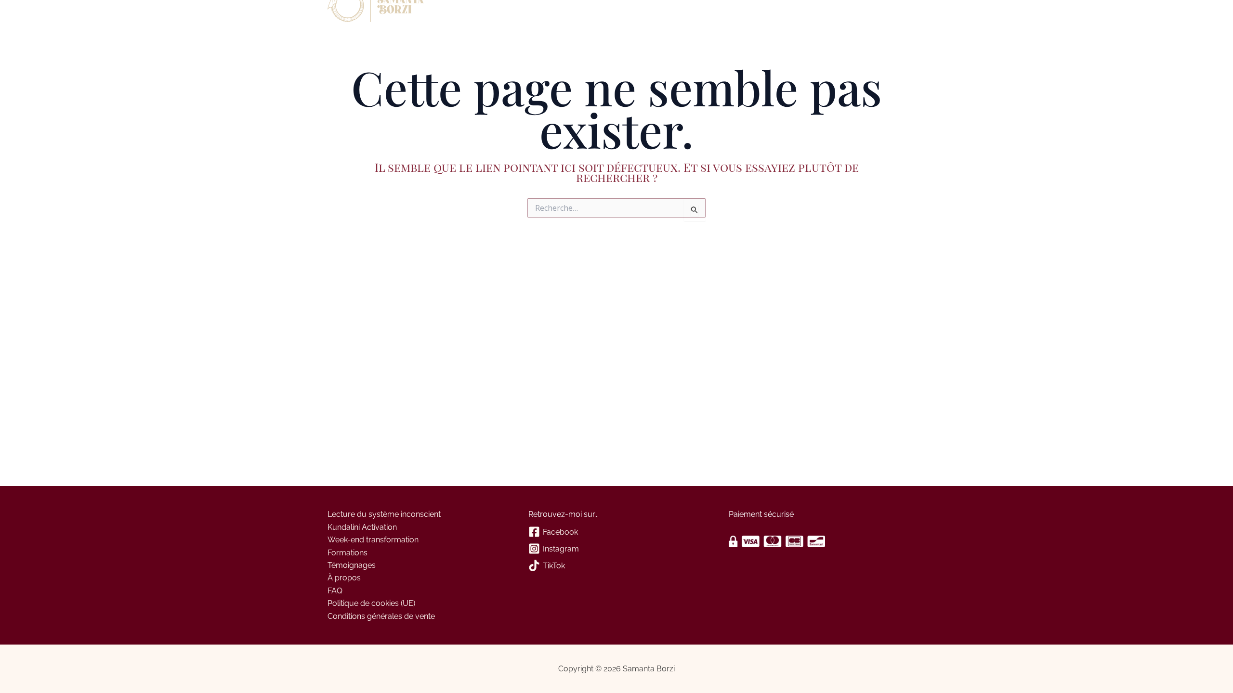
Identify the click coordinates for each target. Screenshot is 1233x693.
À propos (455, 13)
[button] (477, 13)
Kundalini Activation (362, 527)
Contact (506, 13)
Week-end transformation (373, 539)
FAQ (335, 590)
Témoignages (352, 565)
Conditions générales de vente (381, 616)
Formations (347, 552)
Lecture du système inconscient (384, 514)
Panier (542, 13)
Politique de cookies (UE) (371, 603)
